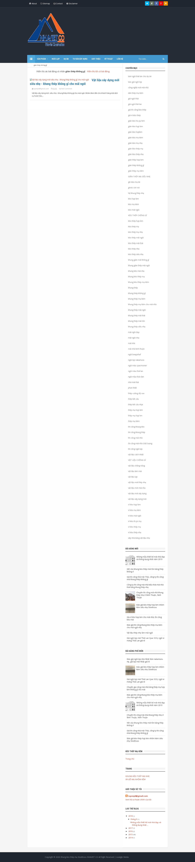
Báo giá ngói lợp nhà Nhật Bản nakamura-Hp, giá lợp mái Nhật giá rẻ (145, 660)
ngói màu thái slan (136, 376)
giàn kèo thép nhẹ (136, 154)
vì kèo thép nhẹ (134, 532)
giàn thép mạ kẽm (136, 171)
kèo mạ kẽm (133, 204)
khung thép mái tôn (136, 321)
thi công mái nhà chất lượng (140, 443)
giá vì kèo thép (134, 115)
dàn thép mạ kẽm (135, 93)
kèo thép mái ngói (136, 237)
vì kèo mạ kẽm (134, 510)
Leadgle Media (122, 857)
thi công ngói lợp (135, 449)
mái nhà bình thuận (136, 349)
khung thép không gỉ (137, 293)
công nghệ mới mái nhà (138, 87)
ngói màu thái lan (135, 371)
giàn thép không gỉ (39, 80)
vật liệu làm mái (135, 471)
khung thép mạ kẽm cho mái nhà (142, 304)
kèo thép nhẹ (133, 248)
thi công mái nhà (135, 438)
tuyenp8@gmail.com (138, 796)
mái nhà (131, 343)
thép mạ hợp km (135, 415)
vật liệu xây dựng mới (137, 499)
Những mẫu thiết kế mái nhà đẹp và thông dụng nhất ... (145, 823)
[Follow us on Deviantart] (152, 3)
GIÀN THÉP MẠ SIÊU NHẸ (139, 176)
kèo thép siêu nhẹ (135, 254)
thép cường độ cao (136, 393)
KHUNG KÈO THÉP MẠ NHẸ (137, 776)
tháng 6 (134, 819)
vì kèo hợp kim (134, 504)
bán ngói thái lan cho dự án (139, 76)
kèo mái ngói (133, 210)
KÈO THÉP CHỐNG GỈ (137, 215)
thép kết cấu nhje (135, 404)
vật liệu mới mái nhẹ (137, 488)
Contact (59, 3)
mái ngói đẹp (133, 332)
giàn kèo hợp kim (135, 126)
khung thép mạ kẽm (136, 299)
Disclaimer (73, 3)
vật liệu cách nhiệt (136, 454)
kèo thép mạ (133, 226)
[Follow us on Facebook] (156, 3)
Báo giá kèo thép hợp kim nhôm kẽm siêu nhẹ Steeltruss (150, 606)
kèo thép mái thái (135, 243)
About (34, 3)
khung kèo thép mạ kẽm (138, 282)
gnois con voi (134, 187)
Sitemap (46, 3)
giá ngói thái (133, 98)
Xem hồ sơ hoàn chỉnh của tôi (138, 799)
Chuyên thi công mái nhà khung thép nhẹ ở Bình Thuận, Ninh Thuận (149, 595)
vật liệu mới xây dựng (137, 493)
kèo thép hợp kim (135, 221)
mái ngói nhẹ (133, 337)
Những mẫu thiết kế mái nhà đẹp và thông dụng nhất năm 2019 (150, 557)
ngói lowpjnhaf (134, 354)
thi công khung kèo (136, 426)
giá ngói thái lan (135, 104)
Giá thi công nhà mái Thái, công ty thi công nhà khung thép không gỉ (145, 578)
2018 (130, 816)
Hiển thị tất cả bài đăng (98, 71)
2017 (130, 828)
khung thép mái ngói (137, 310)
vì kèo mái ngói (134, 515)
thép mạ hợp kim (135, 410)
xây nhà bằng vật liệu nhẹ (139, 538)
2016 (130, 831)
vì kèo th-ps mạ (134, 521)
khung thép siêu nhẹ (136, 326)
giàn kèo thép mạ (135, 148)
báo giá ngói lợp (135, 82)
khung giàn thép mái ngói (139, 265)
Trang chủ (129, 759)
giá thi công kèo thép (137, 109)
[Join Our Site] (166, 3)
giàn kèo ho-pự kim (136, 121)
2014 (130, 837)
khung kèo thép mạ (136, 276)
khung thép (133, 287)
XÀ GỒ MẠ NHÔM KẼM (135, 779)
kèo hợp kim (133, 198)
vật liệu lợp (132, 476)
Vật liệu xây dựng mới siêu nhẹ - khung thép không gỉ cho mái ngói (74, 82)
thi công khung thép (136, 432)
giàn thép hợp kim (136, 159)
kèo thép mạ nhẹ (135, 232)
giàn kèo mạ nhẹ (135, 143)
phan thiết (132, 388)
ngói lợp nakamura (136, 360)
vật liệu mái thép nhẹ (137, 482)
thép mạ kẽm (134, 421)
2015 (130, 834)
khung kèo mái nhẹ (136, 271)
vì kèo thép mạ (134, 527)
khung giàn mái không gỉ (138, 260)
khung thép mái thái (136, 315)
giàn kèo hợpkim (135, 132)
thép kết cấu (133, 399)
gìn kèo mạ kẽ (134, 182)
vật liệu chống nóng (136, 465)
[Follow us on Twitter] (147, 3)
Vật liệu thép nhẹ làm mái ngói (140, 632)
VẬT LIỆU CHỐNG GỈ (137, 460)
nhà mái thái (133, 382)
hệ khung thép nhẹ (136, 193)
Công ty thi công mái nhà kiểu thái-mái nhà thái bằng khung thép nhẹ (145, 585)
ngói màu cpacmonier (137, 365)
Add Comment (66, 89)
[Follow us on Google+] (161, 3)
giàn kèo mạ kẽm (135, 137)
